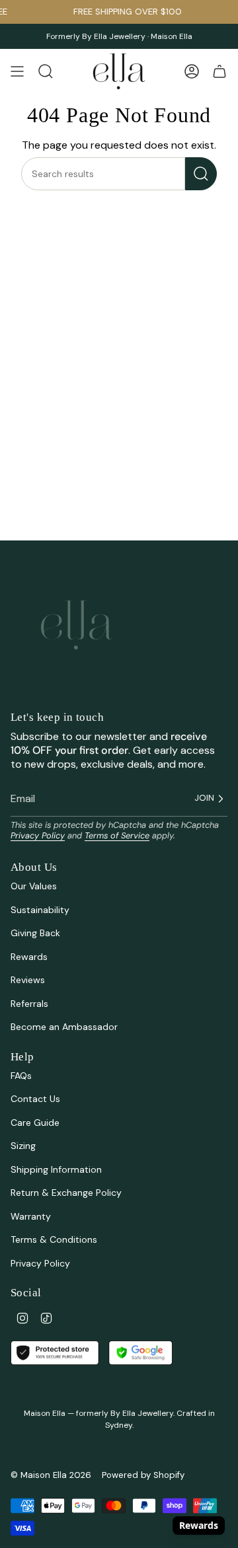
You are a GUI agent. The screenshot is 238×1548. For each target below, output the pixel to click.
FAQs (21, 1076)
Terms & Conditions (54, 1239)
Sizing (23, 1146)
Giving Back (35, 933)
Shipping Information (56, 1169)
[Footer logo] (77, 625)
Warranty (31, 1216)
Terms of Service (117, 835)
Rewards (29, 957)
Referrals (29, 1004)
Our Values (34, 886)
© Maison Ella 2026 (51, 1475)
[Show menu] (17, 71)
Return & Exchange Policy (66, 1192)
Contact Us (35, 1099)
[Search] (201, 173)
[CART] (219, 71)
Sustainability (40, 910)
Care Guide (35, 1122)
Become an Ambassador (64, 1027)
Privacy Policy (38, 835)
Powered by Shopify (143, 1475)
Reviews (28, 980)
